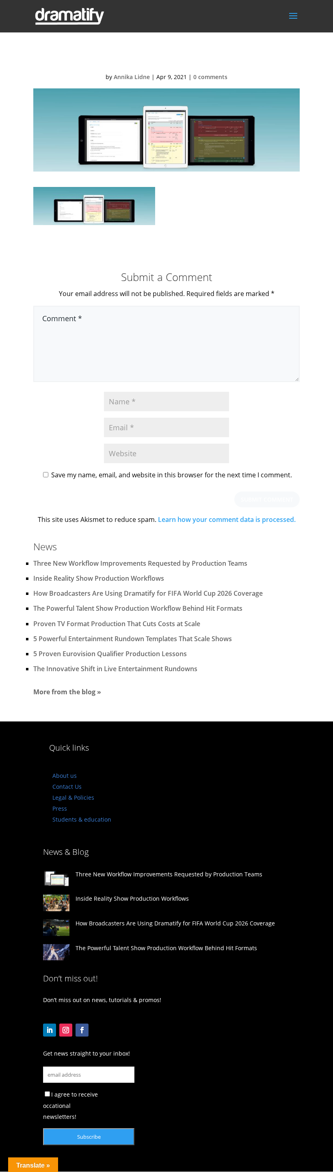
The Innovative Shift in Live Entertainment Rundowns (115, 668)
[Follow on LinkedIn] (49, 1030)
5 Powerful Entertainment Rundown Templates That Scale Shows (132, 638)
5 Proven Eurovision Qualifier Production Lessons (110, 653)
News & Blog (66, 851)
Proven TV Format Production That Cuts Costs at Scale (116, 623)
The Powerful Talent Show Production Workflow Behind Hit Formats (137, 608)
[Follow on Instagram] (65, 1030)
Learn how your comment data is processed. (227, 519)
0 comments (210, 77)
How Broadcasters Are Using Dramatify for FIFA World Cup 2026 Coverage (148, 593)
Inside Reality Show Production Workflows (98, 578)
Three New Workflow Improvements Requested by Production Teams (140, 563)
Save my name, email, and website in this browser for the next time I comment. (171, 474)
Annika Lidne (132, 77)
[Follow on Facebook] (82, 1030)
